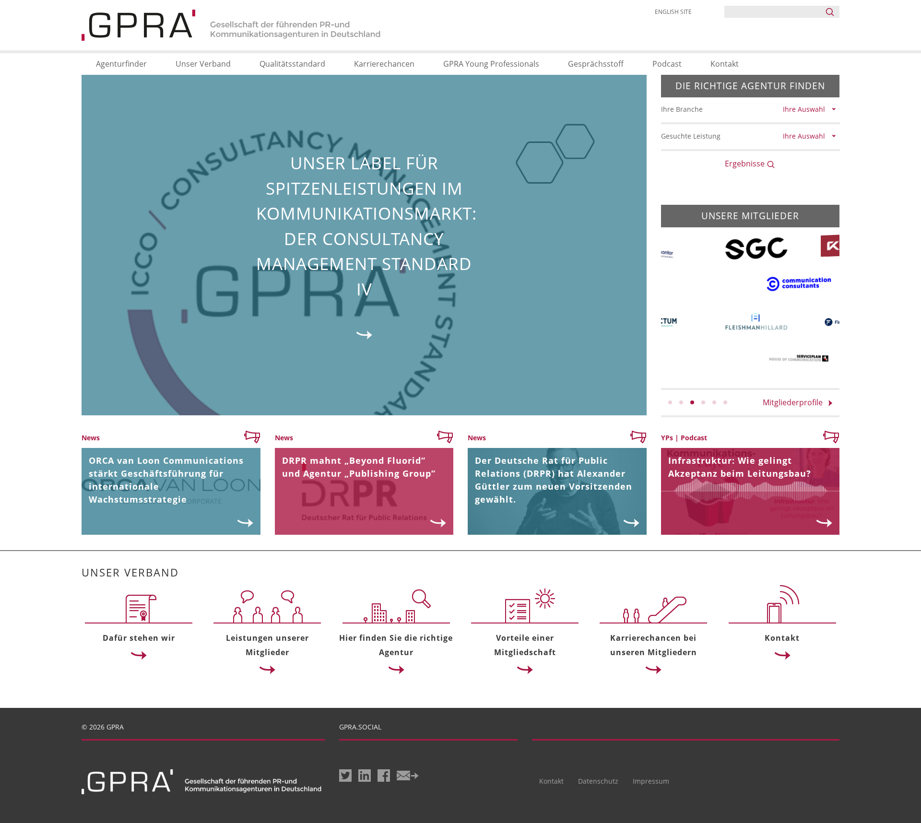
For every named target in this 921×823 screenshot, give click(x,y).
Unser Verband (203, 64)
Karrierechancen (384, 64)
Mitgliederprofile (795, 402)
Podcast (667, 64)
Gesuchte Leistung (690, 136)
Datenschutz (598, 781)
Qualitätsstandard (292, 64)
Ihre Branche (682, 109)
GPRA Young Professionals (491, 64)
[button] (670, 402)
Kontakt (724, 64)
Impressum (651, 781)
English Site (673, 12)
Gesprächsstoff (596, 64)
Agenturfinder (121, 64)
